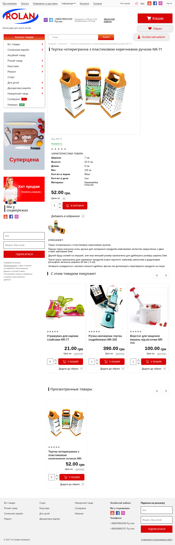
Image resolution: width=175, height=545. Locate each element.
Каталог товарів (24, 37)
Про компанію (10, 3)
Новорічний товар (18, 93)
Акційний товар (16, 55)
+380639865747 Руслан (122, 528)
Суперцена (80, 508)
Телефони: (116, 518)
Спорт (11, 77)
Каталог (63, 44)
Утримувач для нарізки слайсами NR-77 (62, 338)
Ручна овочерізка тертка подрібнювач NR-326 (105, 338)
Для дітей (13, 82)
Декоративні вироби (19, 88)
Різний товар (15, 60)
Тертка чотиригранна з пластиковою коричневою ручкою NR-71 (65, 457)
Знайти (106, 37)
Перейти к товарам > (31, 192)
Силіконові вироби (18, 49)
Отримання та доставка (45, 3)
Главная (52, 44)
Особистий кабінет (120, 503)
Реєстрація (125, 3)
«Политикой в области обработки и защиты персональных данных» (18, 277)
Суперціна (16, 99)
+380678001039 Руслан (122, 523)
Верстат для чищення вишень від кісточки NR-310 (146, 339)
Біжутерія (13, 66)
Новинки (16, 104)
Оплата (25, 3)
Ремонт (12, 71)
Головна (97, 3)
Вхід (142, 3)
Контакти (84, 3)
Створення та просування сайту (156, 540)
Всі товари (14, 44)
